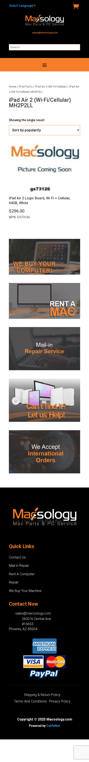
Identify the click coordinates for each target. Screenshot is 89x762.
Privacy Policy (59, 701)
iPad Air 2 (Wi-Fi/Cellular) (51, 86)
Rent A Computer (22, 574)
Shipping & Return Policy (42, 695)
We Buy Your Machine (25, 591)
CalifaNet (53, 725)
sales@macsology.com (45, 32)
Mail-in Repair (19, 566)
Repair (14, 582)
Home (12, 86)
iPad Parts (26, 86)
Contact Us (17, 557)
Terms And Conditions (30, 701)
